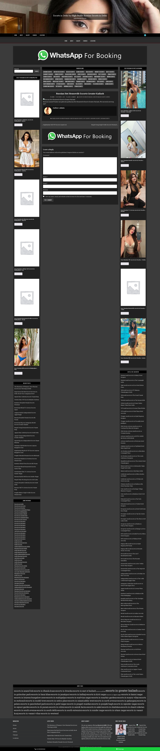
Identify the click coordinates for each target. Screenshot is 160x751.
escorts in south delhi (47, 710)
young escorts (78, 86)
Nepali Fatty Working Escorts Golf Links (26, 479)
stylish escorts (60, 84)
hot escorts (77, 77)
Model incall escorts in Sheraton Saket (132, 616)
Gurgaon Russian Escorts (21, 602)
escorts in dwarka (63, 691)
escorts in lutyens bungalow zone (30, 697)
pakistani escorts (69, 81)
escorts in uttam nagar (115, 710)
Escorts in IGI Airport (20, 519)
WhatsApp (120, 749)
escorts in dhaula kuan (44, 691)
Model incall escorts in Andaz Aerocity (132, 613)
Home (15, 35)
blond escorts (80, 72)
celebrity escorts (48, 74)
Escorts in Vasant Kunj (20, 515)
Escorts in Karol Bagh (20, 514)
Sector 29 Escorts (19, 579)
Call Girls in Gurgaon (20, 531)
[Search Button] (145, 35)
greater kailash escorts (76, 118)
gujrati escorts (47, 77)
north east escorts (58, 81)
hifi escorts (57, 77)
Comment (46, 155)
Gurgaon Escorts (19, 583)
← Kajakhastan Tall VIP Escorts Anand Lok (54, 125)
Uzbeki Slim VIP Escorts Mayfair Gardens (26, 399)
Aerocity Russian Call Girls (22, 571)
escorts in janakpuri (60, 694)
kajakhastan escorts (70, 79)
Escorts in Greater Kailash (86, 97)
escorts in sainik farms (76, 707)
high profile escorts (67, 77)
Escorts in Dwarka (19, 508)
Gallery (28, 35)
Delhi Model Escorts (20, 550)
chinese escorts (59, 74)
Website (45, 190)
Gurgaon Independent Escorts (23, 600)
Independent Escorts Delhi (22, 546)
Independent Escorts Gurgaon (23, 587)
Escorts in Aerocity (20, 506)
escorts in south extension (69, 710)
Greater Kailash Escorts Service (101, 97)
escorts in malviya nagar (79, 697)
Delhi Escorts (18, 541)
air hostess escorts (59, 72)
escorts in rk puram (39, 707)
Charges (35, 35)
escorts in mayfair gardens (104, 697)
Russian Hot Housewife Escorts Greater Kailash (80, 93)
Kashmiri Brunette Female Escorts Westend (60, 742)
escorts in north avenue (106, 700)
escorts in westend (50, 713)
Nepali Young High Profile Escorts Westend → (104, 125)
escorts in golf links (100, 691)
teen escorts (87, 84)
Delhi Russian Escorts (20, 552)
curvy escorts (82, 74)
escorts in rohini (56, 707)
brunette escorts (99, 72)
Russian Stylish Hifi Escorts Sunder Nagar (26, 476)
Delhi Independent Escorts (22, 554)
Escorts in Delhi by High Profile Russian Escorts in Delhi (80, 15)
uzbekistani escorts (48, 86)
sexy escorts (100, 81)
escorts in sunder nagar (93, 710)
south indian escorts (49, 84)
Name (45, 177)
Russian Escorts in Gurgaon (22, 591)
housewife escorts (87, 77)
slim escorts (109, 81)
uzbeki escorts (109, 84)
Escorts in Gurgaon (19, 521)
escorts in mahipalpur (56, 697)
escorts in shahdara (111, 707)
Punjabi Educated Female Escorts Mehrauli (26, 455)
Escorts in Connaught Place (22, 510)
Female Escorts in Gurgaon (22, 585)
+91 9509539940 (40, 749)
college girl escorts (70, 74)
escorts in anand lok (23, 691)
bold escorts (89, 72)
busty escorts (110, 72)
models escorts (103, 79)
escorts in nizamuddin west (81, 700)
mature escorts (92, 79)
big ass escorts (70, 72)
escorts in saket (94, 707)
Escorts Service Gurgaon (21, 593)
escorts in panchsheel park (33, 704)
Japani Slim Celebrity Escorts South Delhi (26, 432)
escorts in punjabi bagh (102, 704)
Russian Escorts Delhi (20, 548)
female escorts (112, 74)
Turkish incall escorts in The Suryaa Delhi (133, 400)
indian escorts (111, 77)
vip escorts (59, 86)
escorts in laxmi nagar (132, 694)
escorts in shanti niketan (132, 707)
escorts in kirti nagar (96, 694)
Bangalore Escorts (19, 573)
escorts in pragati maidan (79, 704)
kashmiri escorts (81, 79)
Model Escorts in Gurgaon (21, 597)
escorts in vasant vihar (29, 713)
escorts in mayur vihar (128, 697)
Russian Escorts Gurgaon (21, 577)
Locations (42, 35)
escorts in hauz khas (40, 694)
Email (45, 183)
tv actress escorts (98, 84)
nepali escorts (47, 81)
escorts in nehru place (57, 700)
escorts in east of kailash (84, 691)
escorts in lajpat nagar (114, 695)
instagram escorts (48, 79)
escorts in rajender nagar (125, 704)
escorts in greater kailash (63, 118)
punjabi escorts (80, 81)
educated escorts (92, 74)
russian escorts (91, 81)
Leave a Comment (72, 97)
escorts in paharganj (126, 700)
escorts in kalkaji (78, 694)
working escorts (68, 86)
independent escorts (99, 77)
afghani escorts (47, 72)
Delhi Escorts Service (20, 543)
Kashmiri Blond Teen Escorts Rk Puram (26, 463)
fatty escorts (102, 74)
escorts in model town (36, 700)
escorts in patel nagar (56, 704)
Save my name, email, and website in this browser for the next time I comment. (68, 196)
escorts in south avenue (25, 710)
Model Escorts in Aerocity (22, 570)
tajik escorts (70, 84)
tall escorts (79, 84)
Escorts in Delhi (19, 504)
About (21, 35)
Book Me (18, 125)
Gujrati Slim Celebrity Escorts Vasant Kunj (26, 397)
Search (16, 69)
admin (53, 97)
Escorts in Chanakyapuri (21, 517)
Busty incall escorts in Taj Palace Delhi (132, 471)
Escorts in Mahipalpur (20, 512)
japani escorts (59, 79)
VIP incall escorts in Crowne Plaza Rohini (133, 408)
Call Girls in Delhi (19, 558)
